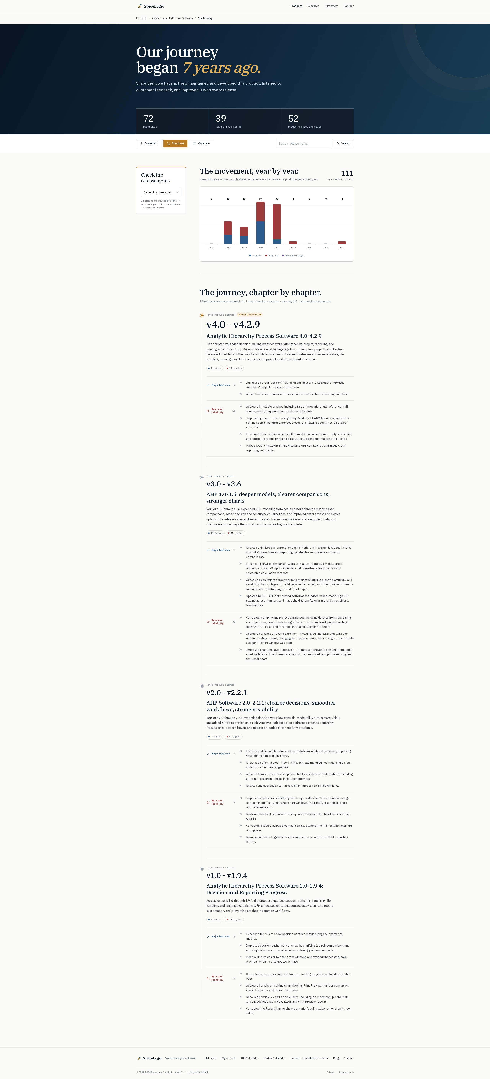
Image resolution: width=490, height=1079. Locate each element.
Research (313, 6)
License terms (346, 1072)
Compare (204, 143)
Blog (336, 1058)
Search (345, 143)
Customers (331, 6)
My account (228, 1058)
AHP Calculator (249, 1058)
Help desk (211, 1058)
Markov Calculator (275, 1058)
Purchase (178, 143)
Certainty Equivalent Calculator (309, 1058)
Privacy (331, 1072)
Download (151, 143)
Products (296, 6)
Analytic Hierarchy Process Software (172, 18)
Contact (349, 6)
